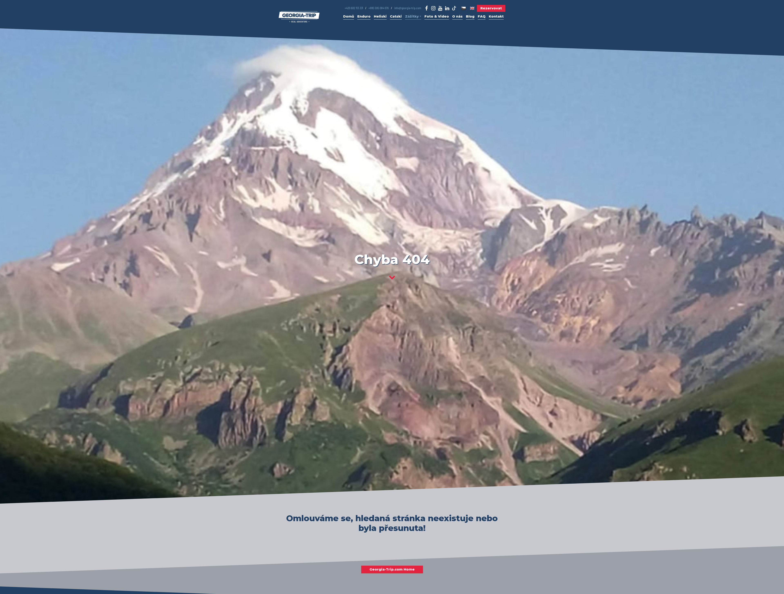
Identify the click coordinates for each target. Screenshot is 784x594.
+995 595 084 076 (379, 8)
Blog (470, 16)
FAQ (482, 16)
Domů (348, 16)
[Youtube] (440, 9)
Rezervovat (491, 8)
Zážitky (412, 16)
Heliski (380, 16)
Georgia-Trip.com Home (392, 569)
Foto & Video (436, 16)
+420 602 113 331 (354, 8)
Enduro (364, 16)
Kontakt (496, 16)
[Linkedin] (447, 9)
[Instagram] (433, 9)
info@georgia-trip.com (407, 8)
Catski (396, 16)
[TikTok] (454, 8)
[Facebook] (426, 9)
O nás (457, 16)
